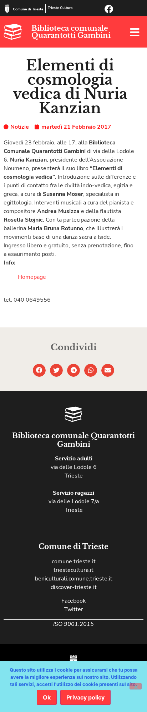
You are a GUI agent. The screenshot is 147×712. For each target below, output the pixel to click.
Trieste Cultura (60, 7)
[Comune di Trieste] (7, 8)
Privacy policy (85, 697)
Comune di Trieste (28, 9)
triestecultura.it (73, 570)
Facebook (73, 601)
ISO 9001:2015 (73, 624)
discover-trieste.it (74, 587)
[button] (39, 370)
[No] (136, 686)
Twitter (73, 609)
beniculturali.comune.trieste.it (73, 579)
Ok (47, 697)
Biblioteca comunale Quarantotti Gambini (71, 32)
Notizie (19, 127)
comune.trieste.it (74, 561)
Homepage (32, 277)
